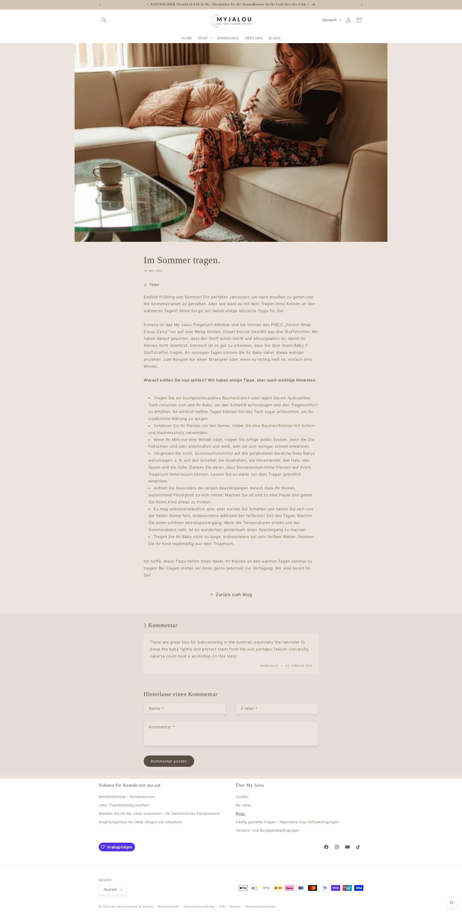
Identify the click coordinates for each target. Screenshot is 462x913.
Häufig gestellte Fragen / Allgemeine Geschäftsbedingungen (287, 822)
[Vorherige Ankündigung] (100, 4)
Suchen (242, 796)
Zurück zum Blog (234, 594)
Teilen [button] (154, 284)
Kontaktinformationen (260, 906)
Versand (235, 906)
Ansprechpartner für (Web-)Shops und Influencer (140, 822)
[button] (104, 20)
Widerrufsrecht (168, 906)
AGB (222, 906)
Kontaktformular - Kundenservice (127, 796)
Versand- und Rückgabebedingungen (268, 830)
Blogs (240, 813)
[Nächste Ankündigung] (361, 4)
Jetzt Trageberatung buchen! (124, 805)
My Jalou (243, 805)
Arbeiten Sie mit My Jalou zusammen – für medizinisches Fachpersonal (159, 813)
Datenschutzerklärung (199, 906)
